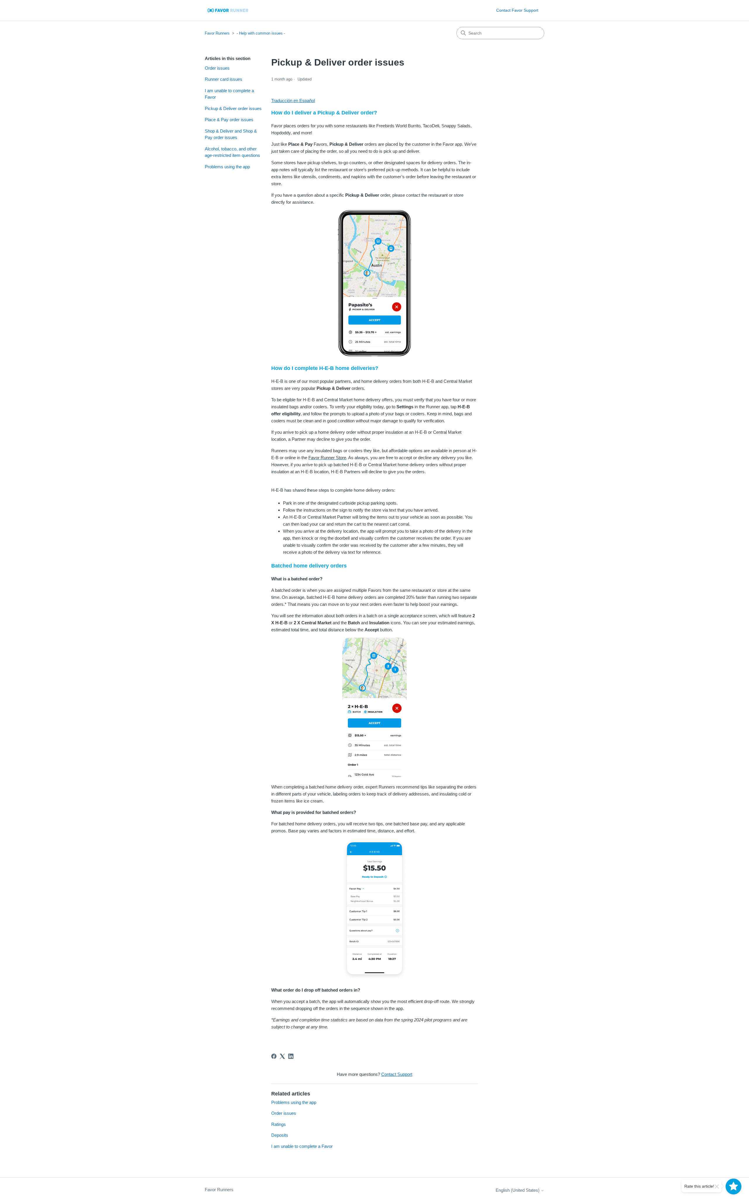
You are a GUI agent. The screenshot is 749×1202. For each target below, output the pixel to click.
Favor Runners (217, 33)
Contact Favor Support (517, 10)
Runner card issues (223, 79)
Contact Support (396, 1074)
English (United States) (518, 1190)
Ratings (278, 1124)
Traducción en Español (293, 100)
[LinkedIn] (290, 1056)
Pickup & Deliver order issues (233, 108)
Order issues (217, 68)
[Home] (228, 10)
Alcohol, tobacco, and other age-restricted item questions (232, 152)
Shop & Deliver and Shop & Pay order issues (231, 134)
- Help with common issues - (261, 33)
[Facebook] (273, 1056)
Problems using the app (227, 166)
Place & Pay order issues (229, 119)
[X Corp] (282, 1056)
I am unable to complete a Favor (229, 94)
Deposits (279, 1135)
